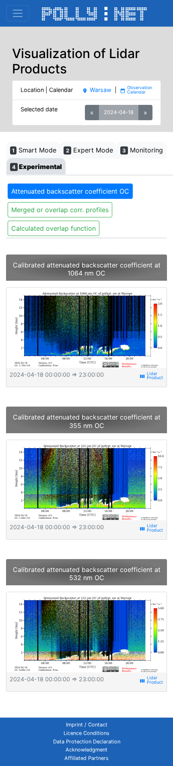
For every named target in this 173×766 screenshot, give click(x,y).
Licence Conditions (86, 733)
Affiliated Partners (86, 758)
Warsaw (96, 89)
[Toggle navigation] (17, 13)
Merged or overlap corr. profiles (60, 210)
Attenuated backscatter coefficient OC (70, 191)
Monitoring (142, 150)
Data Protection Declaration (86, 742)
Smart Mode (34, 150)
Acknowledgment (86, 750)
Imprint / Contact (86, 725)
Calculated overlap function (53, 228)
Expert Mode (89, 150)
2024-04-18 (119, 112)
